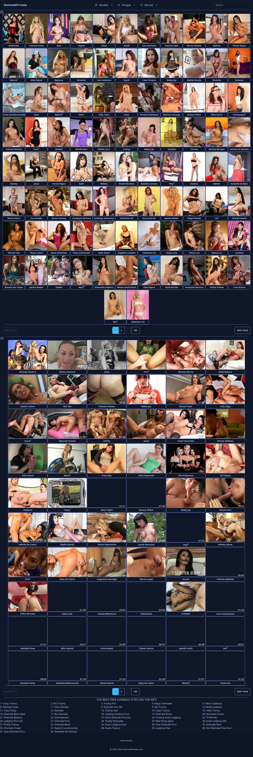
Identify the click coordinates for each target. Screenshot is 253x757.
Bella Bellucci (225, 371)
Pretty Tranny (11, 724)
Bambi (216, 183)
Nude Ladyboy (214, 706)
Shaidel (59, 149)
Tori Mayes (225, 475)
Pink (27, 578)
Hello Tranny (213, 710)
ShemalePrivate (15, 5)
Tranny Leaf (111, 710)
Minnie (186, 682)
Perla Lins (225, 682)
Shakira (194, 183)
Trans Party (10, 710)
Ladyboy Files (163, 727)
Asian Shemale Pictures (118, 717)
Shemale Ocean (12, 727)
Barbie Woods (194, 80)
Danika (13, 183)
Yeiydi (127, 45)
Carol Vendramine (225, 613)
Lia (217, 218)
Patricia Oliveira (14, 149)
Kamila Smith (186, 648)
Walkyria (27, 510)
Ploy (171, 183)
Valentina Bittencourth (67, 682)
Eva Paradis (36, 218)
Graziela (172, 149)
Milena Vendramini (126, 287)
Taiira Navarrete (146, 475)
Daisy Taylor (107, 510)
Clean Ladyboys (213, 703)
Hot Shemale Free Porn (219, 727)
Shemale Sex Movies (65, 731)
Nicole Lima (225, 510)
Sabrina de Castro (28, 544)
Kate (81, 114)
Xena (126, 114)
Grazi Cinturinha (186, 441)
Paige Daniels (194, 218)
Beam (67, 475)
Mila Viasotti (67, 648)
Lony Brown (239, 287)
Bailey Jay (171, 80)
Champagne (239, 114)
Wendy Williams (225, 441)
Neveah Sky (14, 252)
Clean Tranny (163, 710)
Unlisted (186, 613)
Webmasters (126, 740)
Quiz (59, 45)
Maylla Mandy (67, 544)
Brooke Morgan (217, 149)
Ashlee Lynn (104, 149)
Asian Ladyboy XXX (216, 720)
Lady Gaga (225, 406)
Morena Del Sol (185, 371)
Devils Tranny (112, 727)
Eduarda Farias (27, 682)
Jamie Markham (59, 252)
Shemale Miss (213, 724)
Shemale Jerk (61, 717)
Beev (81, 183)
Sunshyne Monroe (81, 218)
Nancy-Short (13, 218)
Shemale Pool (62, 720)
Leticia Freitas (217, 287)
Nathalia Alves (27, 648)
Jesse (36, 183)
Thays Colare (36, 252)
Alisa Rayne (36, 80)
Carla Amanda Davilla (14, 114)
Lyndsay (239, 252)
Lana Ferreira (149, 80)
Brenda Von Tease (14, 287)
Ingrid (81, 45)
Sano (36, 114)
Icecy (104, 45)
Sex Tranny (160, 706)
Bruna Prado (186, 406)
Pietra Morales (27, 613)
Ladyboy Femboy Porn (117, 713)
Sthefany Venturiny (104, 218)
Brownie (81, 80)
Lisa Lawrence (149, 45)
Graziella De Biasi (239, 183)
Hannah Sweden (107, 406)
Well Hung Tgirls (165, 720)
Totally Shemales (114, 720)
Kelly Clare (104, 114)
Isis (225, 647)
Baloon (59, 114)
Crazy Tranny (9, 703)
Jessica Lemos (28, 406)
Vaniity (106, 441)
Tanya (67, 510)
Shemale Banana (13, 717)
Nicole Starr (81, 149)
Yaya (186, 544)
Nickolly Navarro (27, 371)
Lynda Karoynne (146, 544)
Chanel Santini (239, 218)
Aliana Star (171, 252)
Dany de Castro (67, 579)
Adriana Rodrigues (149, 114)
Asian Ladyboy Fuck (115, 724)
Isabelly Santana (149, 183)
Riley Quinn (217, 114)
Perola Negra (239, 45)
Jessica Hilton (194, 114)
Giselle (59, 287)
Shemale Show (164, 713)
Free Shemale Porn (166, 724)
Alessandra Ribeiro (104, 287)
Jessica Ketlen (171, 218)
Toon (36, 149)
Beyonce (59, 80)
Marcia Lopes (146, 579)
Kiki (115, 321)
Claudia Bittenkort (107, 613)
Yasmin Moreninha (106, 544)
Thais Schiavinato (81, 252)
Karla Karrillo (171, 287)
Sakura (14, 79)
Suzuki (185, 579)
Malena (216, 45)
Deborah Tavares (67, 441)
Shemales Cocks (215, 713)
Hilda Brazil (146, 613)
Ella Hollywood (185, 475)
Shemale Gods (10, 706)
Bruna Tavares (194, 45)
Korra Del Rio (149, 218)
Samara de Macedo (239, 149)
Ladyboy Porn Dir (13, 720)
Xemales (59, 710)
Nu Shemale (61, 713)
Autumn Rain (171, 45)
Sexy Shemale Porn (14, 731)
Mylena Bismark (67, 371)
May (81, 287)
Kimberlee (14, 45)
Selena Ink (67, 613)
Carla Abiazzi (106, 648)
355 (135, 330)
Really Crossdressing (65, 727)
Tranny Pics (110, 703)
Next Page (242, 330)
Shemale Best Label (14, 713)
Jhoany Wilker (146, 510)
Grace (27, 440)
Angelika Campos (126, 252)
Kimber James (225, 544)
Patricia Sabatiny (225, 579)
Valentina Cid (126, 218)
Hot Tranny (59, 703)
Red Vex (67, 406)
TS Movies (211, 717)
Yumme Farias (36, 45)
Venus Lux (194, 252)
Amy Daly (107, 475)
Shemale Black (62, 724)
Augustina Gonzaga (107, 579)
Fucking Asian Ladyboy (168, 717)
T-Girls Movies (61, 706)
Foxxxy (126, 149)
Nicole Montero (126, 183)
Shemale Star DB (113, 706)
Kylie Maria (104, 252)
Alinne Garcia (106, 682)
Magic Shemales (163, 703)
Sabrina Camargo (171, 114)
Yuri (146, 371)
